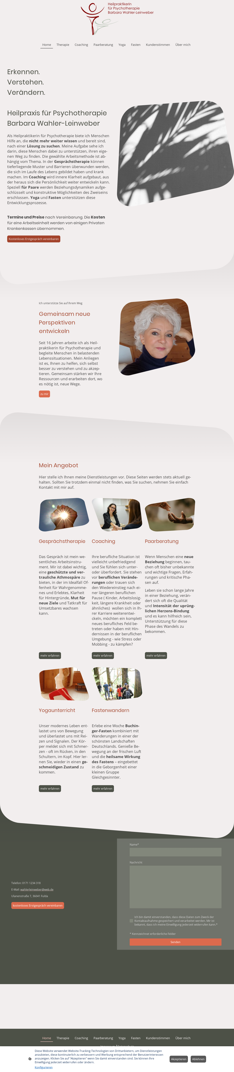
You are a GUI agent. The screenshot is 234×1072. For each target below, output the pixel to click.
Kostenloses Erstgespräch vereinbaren (34, 239)
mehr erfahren (49, 655)
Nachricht (136, 862)
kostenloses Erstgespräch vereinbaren (38, 905)
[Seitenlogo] (117, 19)
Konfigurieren (44, 1067)
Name (134, 844)
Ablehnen (198, 1059)
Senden (175, 942)
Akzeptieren (178, 1059)
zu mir (44, 394)
